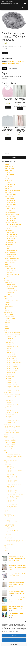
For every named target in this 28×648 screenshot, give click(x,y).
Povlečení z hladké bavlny (13, 366)
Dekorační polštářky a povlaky (12, 190)
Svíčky (8, 182)
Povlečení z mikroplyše (12, 368)
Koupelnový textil (8, 296)
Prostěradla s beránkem (13, 386)
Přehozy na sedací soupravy (12, 242)
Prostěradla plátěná (11, 422)
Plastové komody (12, 290)
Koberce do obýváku (12, 236)
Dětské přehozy (12, 492)
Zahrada (6, 536)
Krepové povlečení (11, 356)
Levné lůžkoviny (7, 2)
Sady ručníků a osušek (12, 250)
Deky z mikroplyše (11, 202)
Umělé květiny (8, 186)
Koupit (5, 53)
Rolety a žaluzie (7, 508)
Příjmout (14, 635)
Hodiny (6, 176)
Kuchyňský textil (8, 312)
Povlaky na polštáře (10, 444)
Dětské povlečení (11, 352)
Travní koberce (10, 240)
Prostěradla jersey (11, 382)
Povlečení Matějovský (12, 360)
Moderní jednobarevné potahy (12, 426)
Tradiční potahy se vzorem (11, 430)
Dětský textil (21, 61)
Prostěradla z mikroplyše (13, 390)
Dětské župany (11, 502)
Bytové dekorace (9, 166)
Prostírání (7, 320)
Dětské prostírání (12, 480)
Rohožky (7, 178)
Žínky (6, 308)
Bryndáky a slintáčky (13, 478)
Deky (5, 278)
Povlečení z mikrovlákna (12, 370)
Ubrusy (7, 324)
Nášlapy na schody (11, 238)
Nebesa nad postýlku (12, 506)
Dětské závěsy (10, 474)
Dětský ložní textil (12, 61)
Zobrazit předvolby (14, 644)
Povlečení (7, 350)
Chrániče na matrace (12, 336)
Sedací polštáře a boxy (10, 252)
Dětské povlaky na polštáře (15, 472)
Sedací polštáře (10, 256)
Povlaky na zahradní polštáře (14, 542)
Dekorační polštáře (9, 438)
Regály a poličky (10, 174)
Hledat (14, 157)
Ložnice (5, 330)
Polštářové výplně (11, 528)
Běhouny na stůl (9, 314)
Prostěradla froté (11, 380)
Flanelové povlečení (11, 354)
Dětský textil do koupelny (13, 498)
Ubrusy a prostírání (10, 262)
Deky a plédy (8, 192)
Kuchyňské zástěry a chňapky (12, 214)
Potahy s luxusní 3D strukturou (12, 428)
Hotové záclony (10, 272)
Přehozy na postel (9, 376)
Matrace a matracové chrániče (12, 334)
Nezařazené (6, 434)
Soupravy (9, 348)
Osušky (8, 246)
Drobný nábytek (9, 170)
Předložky (7, 302)
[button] (25, 621)
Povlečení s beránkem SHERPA (14, 362)
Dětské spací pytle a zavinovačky (16, 494)
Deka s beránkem (11, 200)
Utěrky (8, 228)
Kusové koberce (9, 230)
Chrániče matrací (9, 516)
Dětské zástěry (12, 482)
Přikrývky (9, 532)
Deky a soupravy (9, 196)
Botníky (8, 172)
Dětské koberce (10, 232)
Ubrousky (7, 322)
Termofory (9, 448)
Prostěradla (8, 378)
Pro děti (17, 63)
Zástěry (7, 328)
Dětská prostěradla (13, 488)
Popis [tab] (4, 68)
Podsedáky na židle (11, 254)
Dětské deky (10, 466)
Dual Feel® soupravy (12, 194)
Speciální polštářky (9, 446)
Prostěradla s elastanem (13, 388)
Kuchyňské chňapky (12, 216)
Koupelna (7, 206)
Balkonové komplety (11, 268)
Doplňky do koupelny (10, 168)
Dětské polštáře (10, 468)
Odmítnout (14, 640)
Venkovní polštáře (11, 544)
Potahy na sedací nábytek (10, 460)
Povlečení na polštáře (12, 522)
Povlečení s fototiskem (12, 364)
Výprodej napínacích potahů (12, 432)
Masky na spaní (9, 518)
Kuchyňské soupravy (12, 218)
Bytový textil (6, 188)
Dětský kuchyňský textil (12, 476)
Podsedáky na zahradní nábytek (15, 540)
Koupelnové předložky (10, 212)
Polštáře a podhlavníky (12, 346)
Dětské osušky (11, 500)
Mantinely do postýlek (12, 504)
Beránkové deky (10, 198)
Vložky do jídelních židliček (14, 484)
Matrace (9, 340)
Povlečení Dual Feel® (12, 358)
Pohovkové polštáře (10, 442)
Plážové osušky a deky (12, 300)
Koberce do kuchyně (12, 234)
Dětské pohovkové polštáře (15, 470)
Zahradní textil (8, 538)
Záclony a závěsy (9, 266)
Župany (7, 310)
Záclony (7, 548)
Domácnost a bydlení (9, 280)
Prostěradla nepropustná (13, 384)
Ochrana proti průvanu (10, 440)
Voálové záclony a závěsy (13, 274)
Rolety (6, 510)
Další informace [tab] (13, 68)
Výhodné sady (10, 374)
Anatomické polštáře (13, 530)
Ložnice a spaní (7, 392)
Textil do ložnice (8, 514)
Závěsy (8, 276)
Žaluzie (7, 512)
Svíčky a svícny (9, 180)
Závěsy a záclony (8, 546)
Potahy (5, 450)
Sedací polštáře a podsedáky (12, 258)
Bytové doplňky (7, 164)
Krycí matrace (10, 338)
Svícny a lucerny (11, 184)
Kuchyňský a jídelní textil (11, 222)
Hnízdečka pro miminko (8, 63)
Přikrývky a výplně (9, 526)
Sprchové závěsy (9, 306)
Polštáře (6, 436)
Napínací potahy (8, 424)
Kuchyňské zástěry (11, 220)
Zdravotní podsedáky (12, 260)
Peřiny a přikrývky (11, 344)
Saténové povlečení (11, 372)
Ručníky (10, 210)
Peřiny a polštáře (9, 342)
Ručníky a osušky (11, 208)
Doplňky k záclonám (11, 270)
